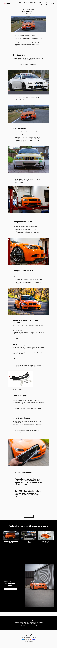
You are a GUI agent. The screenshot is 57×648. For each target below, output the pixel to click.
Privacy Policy (34, 637)
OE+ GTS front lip (26, 9)
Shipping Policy (28, 637)
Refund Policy (23, 637)
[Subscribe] (36, 626)
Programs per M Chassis (23, 2)
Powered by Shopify (31, 641)
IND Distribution (19, 389)
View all (28, 528)
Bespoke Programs (34, 2)
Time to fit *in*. (28, 541)
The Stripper (28, 516)
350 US (17, 338)
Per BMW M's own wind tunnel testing (22, 229)
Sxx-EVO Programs (43, 2)
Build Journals (44, 4)
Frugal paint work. (46, 541)
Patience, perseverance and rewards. (11, 542)
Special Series (23, 35)
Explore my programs (10, 589)
